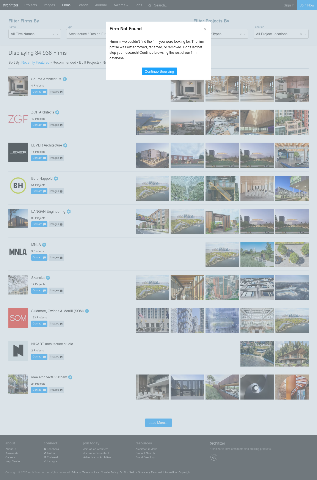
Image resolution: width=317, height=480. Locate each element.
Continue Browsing (159, 71)
